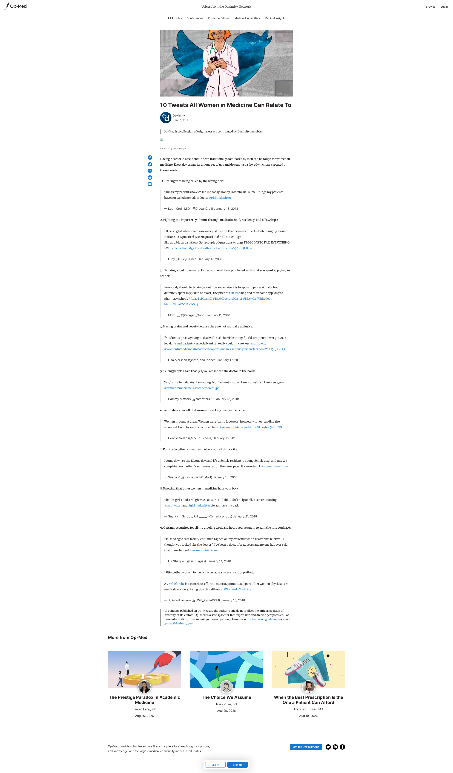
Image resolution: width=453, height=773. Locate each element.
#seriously (237, 349)
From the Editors (219, 18)
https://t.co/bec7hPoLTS (265, 427)
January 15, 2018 (225, 438)
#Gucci (235, 293)
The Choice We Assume (226, 697)
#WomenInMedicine (178, 349)
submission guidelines (264, 619)
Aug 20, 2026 (131, 715)
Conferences (195, 18)
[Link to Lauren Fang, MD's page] (144, 687)
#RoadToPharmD (200, 298)
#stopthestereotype (205, 388)
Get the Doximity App (306, 747)
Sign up (237, 764)
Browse (430, 6)
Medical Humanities (247, 18)
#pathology (258, 343)
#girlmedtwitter (220, 197)
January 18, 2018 (226, 208)
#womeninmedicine (178, 388)
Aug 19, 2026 (295, 715)
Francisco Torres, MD (308, 709)
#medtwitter (173, 505)
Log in (215, 764)
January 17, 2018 (210, 259)
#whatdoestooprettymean (211, 349)
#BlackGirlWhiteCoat (257, 298)
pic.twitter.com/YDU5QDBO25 (264, 349)
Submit (444, 6)
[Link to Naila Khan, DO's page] (226, 687)
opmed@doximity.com (179, 623)
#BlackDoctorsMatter (227, 298)
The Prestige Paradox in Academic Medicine (144, 700)
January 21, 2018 (245, 516)
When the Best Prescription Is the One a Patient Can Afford (308, 700)
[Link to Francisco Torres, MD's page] (308, 687)
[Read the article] (144, 669)
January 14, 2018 (219, 561)
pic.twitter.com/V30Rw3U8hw (232, 248)
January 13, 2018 (227, 399)
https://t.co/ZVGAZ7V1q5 (181, 304)
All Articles (175, 18)
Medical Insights (275, 18)
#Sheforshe (177, 583)
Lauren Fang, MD (144, 709)
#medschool (179, 248)
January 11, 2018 (218, 315)
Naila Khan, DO (226, 704)
